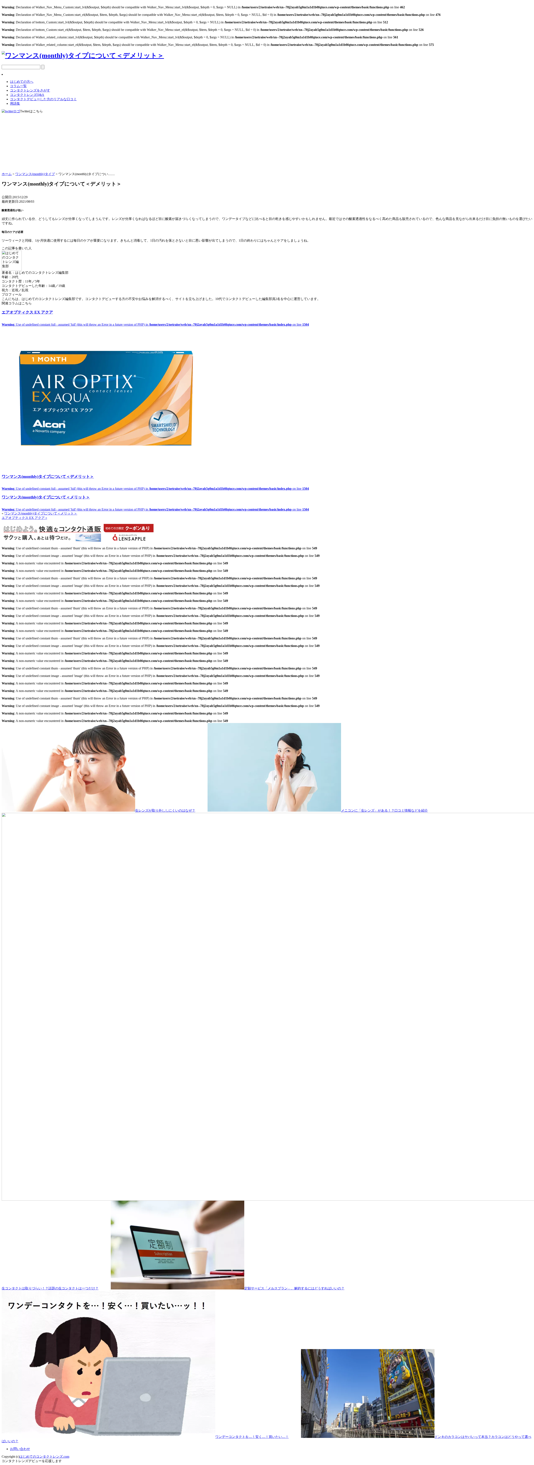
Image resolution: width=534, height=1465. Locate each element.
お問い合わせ (20, 1449)
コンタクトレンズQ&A (27, 95)
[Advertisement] (267, 143)
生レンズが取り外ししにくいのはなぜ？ (165, 810)
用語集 (15, 103)
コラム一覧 (18, 86)
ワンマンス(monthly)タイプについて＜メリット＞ (40, 513)
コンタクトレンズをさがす (30, 90)
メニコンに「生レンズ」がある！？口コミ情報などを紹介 (384, 810)
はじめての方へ (21, 81)
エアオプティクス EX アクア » (24, 518)
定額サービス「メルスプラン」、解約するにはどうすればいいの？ (294, 1288)
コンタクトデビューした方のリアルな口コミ (43, 99)
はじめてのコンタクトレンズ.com (44, 1456)
